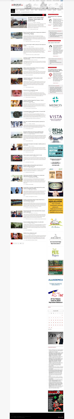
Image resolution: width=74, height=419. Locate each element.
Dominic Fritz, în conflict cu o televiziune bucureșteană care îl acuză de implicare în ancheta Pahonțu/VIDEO (56, 368)
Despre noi (37, 0)
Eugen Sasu (49, 51)
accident (31, 29)
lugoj (35, 97)
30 (49, 327)
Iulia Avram (32, 167)
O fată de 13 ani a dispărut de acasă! (29, 233)
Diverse (30, 80)
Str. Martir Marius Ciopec (34, 108)
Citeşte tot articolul (55, 28)
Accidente (34, 22)
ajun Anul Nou (34, 29)
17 (51, 322)
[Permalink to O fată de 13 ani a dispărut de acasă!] (16, 236)
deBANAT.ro (37, 5)
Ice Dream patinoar (28, 128)
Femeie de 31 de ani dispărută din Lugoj (30, 90)
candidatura (27, 196)
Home (30, 0)
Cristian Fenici (27, 54)
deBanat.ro (49, 78)
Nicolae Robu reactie (31, 172)
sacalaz (37, 29)
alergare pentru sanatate (29, 41)
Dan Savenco (27, 207)
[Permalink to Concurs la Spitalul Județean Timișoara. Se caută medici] (16, 225)
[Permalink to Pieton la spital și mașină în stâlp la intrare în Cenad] (16, 158)
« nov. (49, 329)
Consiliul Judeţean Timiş (32, 177)
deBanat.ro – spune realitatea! (17, 416)
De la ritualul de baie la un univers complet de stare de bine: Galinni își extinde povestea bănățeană (55, 70)
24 (20, 243)
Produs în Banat (51, 67)
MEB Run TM (38, 118)
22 (62, 322)
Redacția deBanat (43, 0)
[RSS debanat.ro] (62, 1)
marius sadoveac (31, 54)
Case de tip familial (31, 184)
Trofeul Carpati (36, 207)
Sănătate (30, 102)
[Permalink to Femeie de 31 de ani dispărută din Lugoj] (16, 93)
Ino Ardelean (49, 25)
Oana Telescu (38, 22)
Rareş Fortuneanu (31, 207)
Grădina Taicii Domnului (52, 40)
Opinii (49, 14)
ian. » (51, 329)
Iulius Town (32, 128)
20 (57, 322)
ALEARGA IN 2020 (28, 118)
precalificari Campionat (37, 54)
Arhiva (33, 0)
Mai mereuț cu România (53, 61)
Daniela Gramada (28, 97)
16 (49, 322)
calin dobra (27, 184)
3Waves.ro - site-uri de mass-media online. (19, 417)
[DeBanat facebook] (61, 1)
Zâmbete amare (56, 14)
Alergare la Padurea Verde (33, 118)
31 (51, 327)
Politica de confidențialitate (56, 0)
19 (55, 322)
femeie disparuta (32, 97)
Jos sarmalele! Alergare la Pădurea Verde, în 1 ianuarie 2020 (34, 111)
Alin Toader (32, 46)
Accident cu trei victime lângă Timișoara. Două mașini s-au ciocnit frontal (35, 19)
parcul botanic (33, 41)
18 (53, 322)
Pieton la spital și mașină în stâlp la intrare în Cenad (32, 155)
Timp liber (30, 123)
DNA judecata (27, 172)
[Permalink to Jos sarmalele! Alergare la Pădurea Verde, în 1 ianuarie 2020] (16, 114)
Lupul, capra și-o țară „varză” (54, 42)
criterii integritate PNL (31, 196)
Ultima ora (32, 189)
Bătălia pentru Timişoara (53, 32)
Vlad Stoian (32, 34)
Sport (29, 34)
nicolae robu (35, 196)
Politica (30, 167)
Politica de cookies (49, 0)
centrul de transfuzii (28, 108)
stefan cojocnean (38, 41)
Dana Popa (33, 123)
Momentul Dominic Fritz (53, 60)
